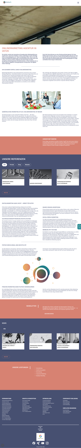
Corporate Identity (25, 403)
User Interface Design (26, 400)
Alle (4, 164)
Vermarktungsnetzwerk (6, 403)
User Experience (25, 401)
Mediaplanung (25, 410)
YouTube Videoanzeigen (6, 419)
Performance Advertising (6, 407)
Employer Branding (40, 375)
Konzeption (24, 404)
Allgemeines (13, 329)
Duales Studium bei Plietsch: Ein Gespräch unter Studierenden (63, 345)
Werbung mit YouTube (50, 230)
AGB (40, 427)
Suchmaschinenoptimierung (11, 219)
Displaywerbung (5, 412)
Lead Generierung (5, 411)
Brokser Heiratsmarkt (36, 183)
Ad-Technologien (46, 408)
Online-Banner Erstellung (26, 407)
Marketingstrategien (26, 405)
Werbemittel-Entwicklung (47, 407)
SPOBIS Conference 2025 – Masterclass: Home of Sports (9, 345)
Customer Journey (5, 401)
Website (27, 164)
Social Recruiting (66, 410)
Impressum (40, 426)
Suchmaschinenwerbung (6, 405)
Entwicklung (39, 372)
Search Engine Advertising (51, 207)
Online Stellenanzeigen (67, 411)
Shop (19, 164)
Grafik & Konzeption (40, 370)
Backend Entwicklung (47, 401)
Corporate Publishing (41, 373)
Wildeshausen (27, 251)
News (22, 329)
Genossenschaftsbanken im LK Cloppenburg (64, 182)
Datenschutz (40, 429)
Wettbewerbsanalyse (6, 410)
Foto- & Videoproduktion (6, 418)
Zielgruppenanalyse (25, 408)
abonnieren (49, 313)
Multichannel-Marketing (6, 404)
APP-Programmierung (47, 405)
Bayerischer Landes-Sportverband (8, 182)
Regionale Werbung (5, 415)
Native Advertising (66, 401)
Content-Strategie (66, 403)
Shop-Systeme (45, 404)
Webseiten (44, 411)
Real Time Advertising (6, 416)
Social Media (65, 400)
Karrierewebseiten (66, 412)
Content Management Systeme (48, 403)
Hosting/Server (45, 410)
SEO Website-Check (46, 412)
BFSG (44, 414)
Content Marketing (66, 404)
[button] (2, 445)
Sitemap (40, 430)
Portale (12, 164)
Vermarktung (39, 368)
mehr (47, 149)
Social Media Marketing (50, 217)
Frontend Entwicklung (47, 400)
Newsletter (72, 308)
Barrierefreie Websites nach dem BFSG (36, 346)
